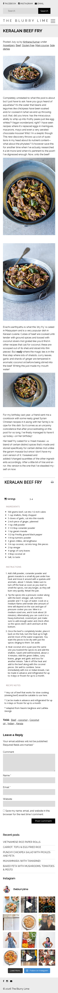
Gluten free (28, 45)
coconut (23, 720)
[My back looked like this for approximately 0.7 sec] (47, 904)
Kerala (19, 723)
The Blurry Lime (26, 21)
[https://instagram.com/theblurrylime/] (7, 981)
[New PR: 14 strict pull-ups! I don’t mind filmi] (29, 904)
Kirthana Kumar (31, 41)
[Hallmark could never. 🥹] (11, 922)
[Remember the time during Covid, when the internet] (47, 957)
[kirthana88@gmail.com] (11, 981)
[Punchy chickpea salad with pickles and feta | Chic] (29, 940)
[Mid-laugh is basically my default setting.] (47, 940)
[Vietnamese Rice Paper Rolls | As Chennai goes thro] (11, 904)
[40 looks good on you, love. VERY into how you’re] (47, 922)
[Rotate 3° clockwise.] (11, 940)
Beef (18, 45)
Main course (42, 45)
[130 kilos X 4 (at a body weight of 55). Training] (29, 957)
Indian (11, 723)
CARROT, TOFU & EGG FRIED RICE (22, 847)
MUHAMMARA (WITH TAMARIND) (21, 861)
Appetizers (9, 45)
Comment (8, 752)
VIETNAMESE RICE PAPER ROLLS (21, 842)
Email (6, 787)
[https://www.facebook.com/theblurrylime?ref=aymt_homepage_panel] (3, 981)
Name (7, 775)
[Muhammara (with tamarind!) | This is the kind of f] (11, 957)
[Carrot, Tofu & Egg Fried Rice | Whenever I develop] (29, 922)
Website (7, 799)
